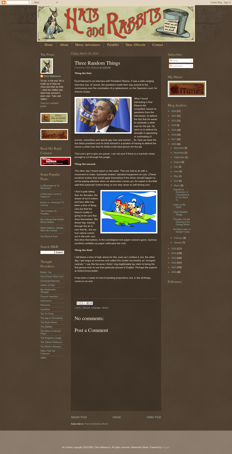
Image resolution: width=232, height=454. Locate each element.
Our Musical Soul (48, 236)
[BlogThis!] (81, 303)
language (96, 307)
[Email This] (78, 303)
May (176, 176)
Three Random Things (180, 213)
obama (105, 307)
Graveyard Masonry (50, 281)
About (64, 44)
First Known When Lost (51, 276)
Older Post (154, 417)
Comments (177, 66)
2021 (174, 120)
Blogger (165, 447)
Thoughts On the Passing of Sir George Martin (181, 222)
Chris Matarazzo (52, 76)
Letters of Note (47, 285)
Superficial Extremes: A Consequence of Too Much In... (181, 194)
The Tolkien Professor (51, 342)
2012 (174, 262)
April (176, 181)
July (176, 167)
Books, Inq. (46, 272)
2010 (174, 272)
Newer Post (79, 417)
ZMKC (43, 358)
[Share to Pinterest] (91, 303)
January (178, 242)
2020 (174, 125)
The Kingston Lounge (50, 338)
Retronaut (45, 305)
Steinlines (45, 309)
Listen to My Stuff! (179, 205)
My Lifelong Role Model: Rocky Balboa (52, 220)
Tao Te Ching (46, 313)
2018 (174, 134)
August (178, 162)
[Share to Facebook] (88, 303)
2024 (174, 111)
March (177, 185)
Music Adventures (87, 44)
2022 (174, 116)
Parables (113, 44)
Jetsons (86, 307)
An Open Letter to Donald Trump (182, 230)
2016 (174, 144)
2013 (174, 258)
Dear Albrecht (135, 44)
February (178, 238)
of (49, 186)
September (179, 157)
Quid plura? (46, 300)
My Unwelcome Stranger (48, 290)
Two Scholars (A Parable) (48, 212)
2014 (174, 253)
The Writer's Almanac (50, 346)
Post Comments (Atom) (96, 424)
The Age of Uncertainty (51, 318)
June (176, 171)
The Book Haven (48, 322)
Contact (157, 44)
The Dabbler (46, 326)
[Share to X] (84, 303)
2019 (174, 130)
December (179, 148)
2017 (174, 139)
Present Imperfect (49, 296)
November (179, 152)
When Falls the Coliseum (47, 352)
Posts (175, 60)
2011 (174, 267)
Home (48, 44)
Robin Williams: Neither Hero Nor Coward (51, 229)
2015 (174, 248)
